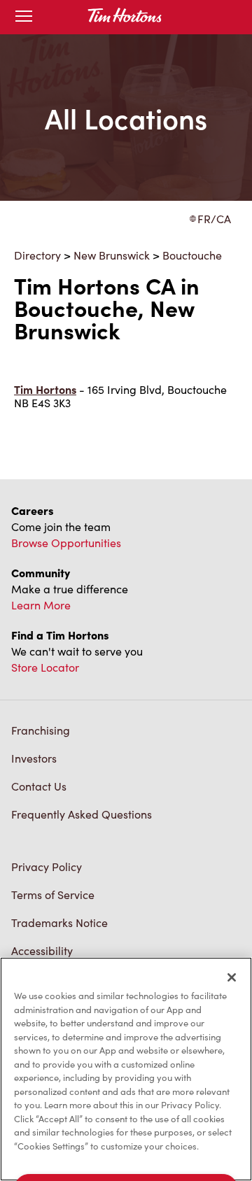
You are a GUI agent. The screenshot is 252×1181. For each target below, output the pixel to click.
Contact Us (38, 786)
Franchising (40, 730)
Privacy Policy (46, 866)
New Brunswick (112, 255)
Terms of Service (52, 894)
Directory (37, 255)
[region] (126, 1069)
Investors (34, 758)
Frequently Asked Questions (81, 814)
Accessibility (42, 950)
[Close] (231, 977)
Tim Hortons (45, 389)
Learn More (41, 604)
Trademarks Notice (59, 922)
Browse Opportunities (66, 542)
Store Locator (45, 667)
